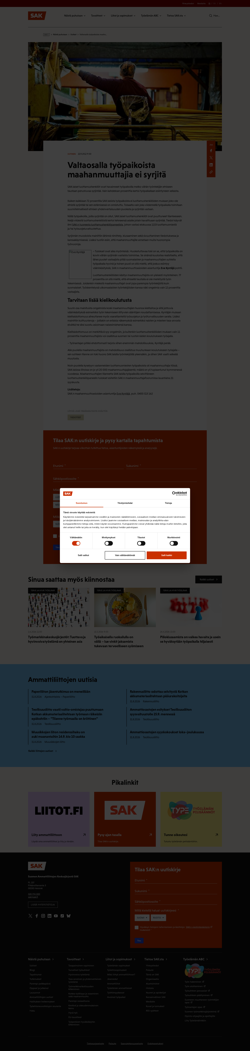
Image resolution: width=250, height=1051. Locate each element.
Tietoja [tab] (168, 503)
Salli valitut (83, 555)
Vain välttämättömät (125, 555)
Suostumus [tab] (82, 503)
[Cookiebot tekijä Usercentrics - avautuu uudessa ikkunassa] (174, 493)
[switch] (109, 543)
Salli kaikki (166, 555)
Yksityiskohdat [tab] (125, 503)
